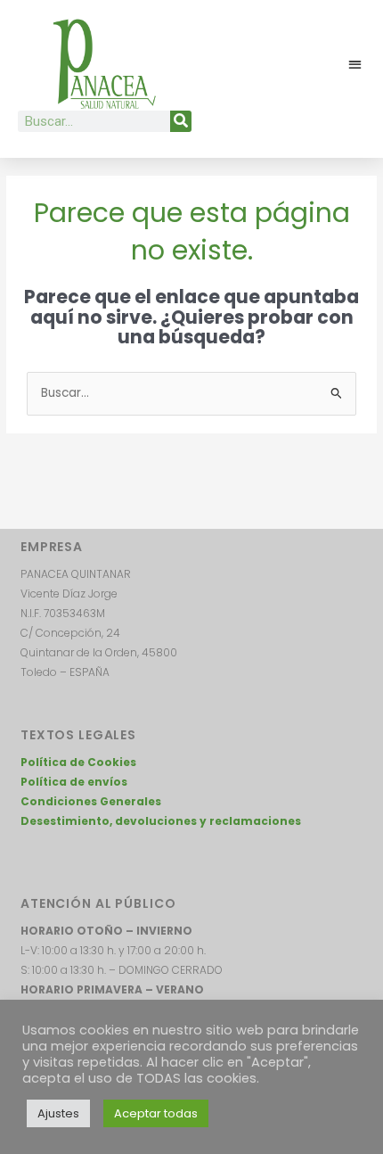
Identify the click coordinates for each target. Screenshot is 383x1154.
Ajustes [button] (58, 1113)
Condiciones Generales (90, 801)
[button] (356, 64)
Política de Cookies (78, 762)
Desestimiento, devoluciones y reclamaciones (160, 820)
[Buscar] (181, 121)
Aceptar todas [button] (156, 1113)
